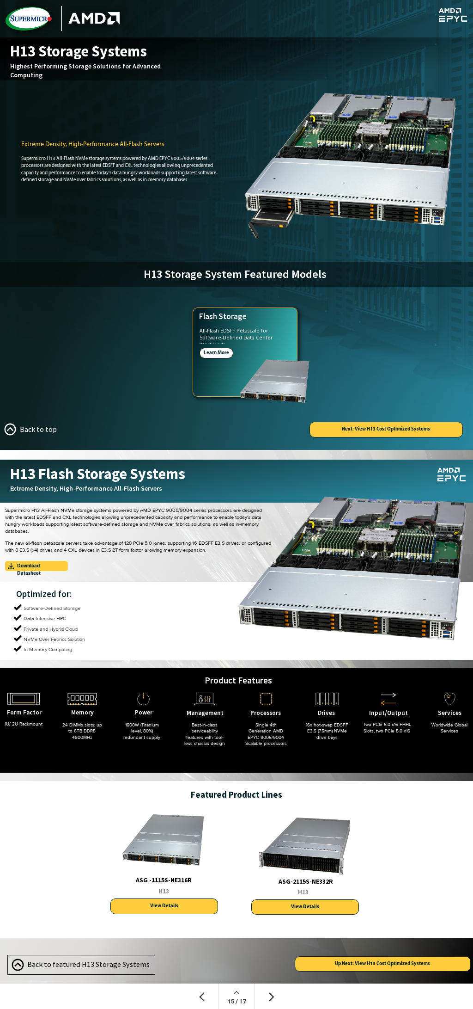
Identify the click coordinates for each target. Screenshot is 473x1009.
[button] (29, 429)
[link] (36, 566)
